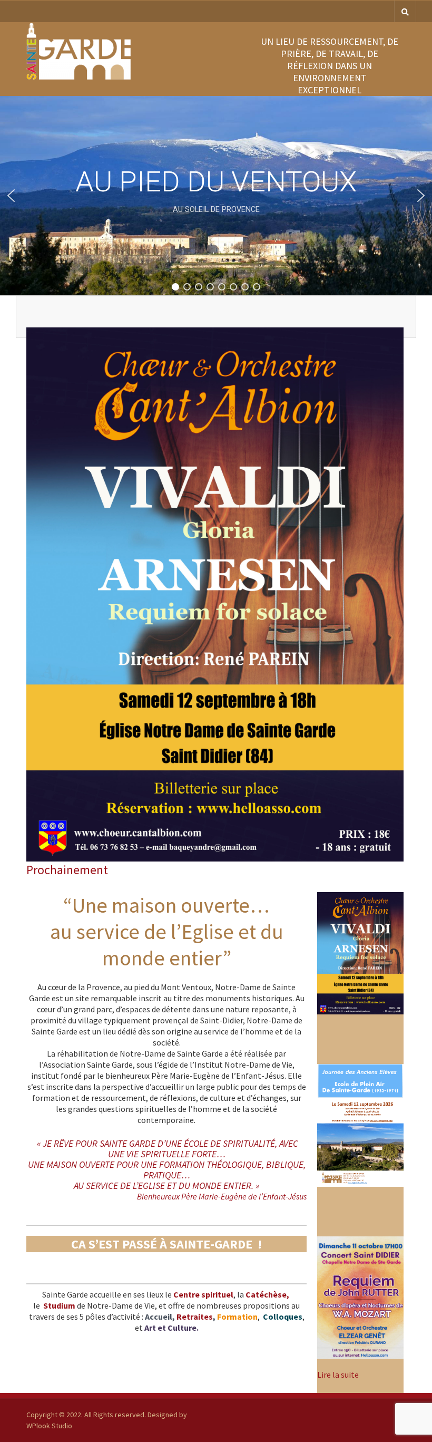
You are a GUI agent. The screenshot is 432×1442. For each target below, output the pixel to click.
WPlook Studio (49, 1425)
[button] (11, 195)
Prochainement (67, 870)
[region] (216, 195)
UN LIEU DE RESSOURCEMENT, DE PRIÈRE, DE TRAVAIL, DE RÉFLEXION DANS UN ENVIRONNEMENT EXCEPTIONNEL (329, 65)
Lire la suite (338, 1374)
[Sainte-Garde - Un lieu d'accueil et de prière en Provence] (79, 77)
